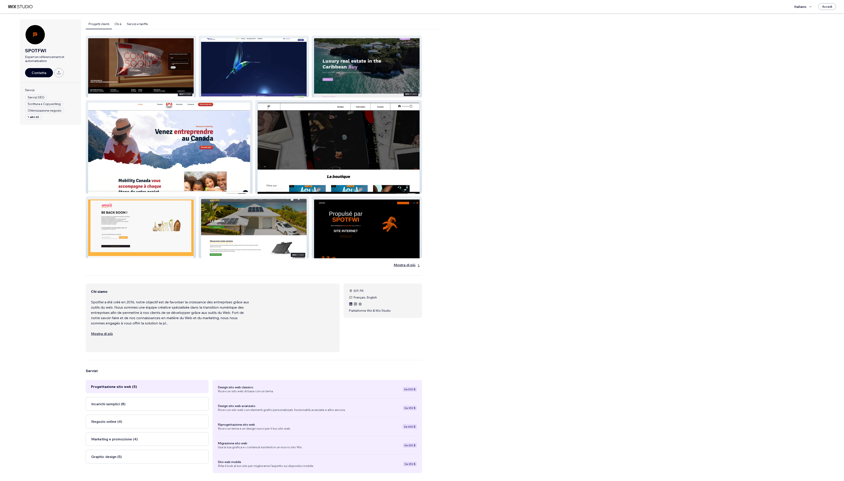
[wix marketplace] (20, 6)
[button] (141, 67)
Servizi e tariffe (137, 24)
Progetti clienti (98, 24)
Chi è (118, 24)
